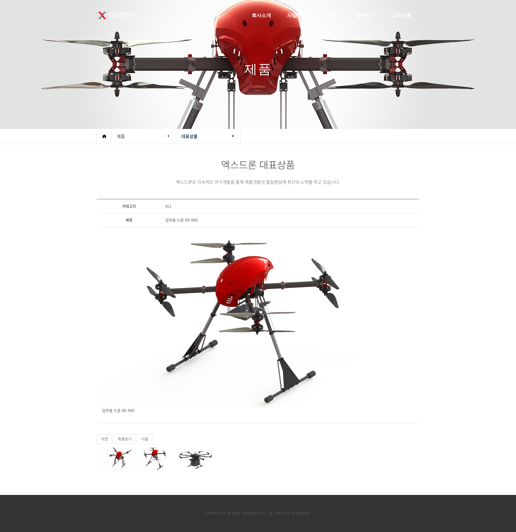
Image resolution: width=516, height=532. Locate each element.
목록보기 (125, 438)
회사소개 (261, 15)
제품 (331, 15)
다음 (144, 438)
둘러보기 (366, 15)
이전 (104, 438)
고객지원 (401, 15)
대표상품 (189, 136)
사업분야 (297, 15)
